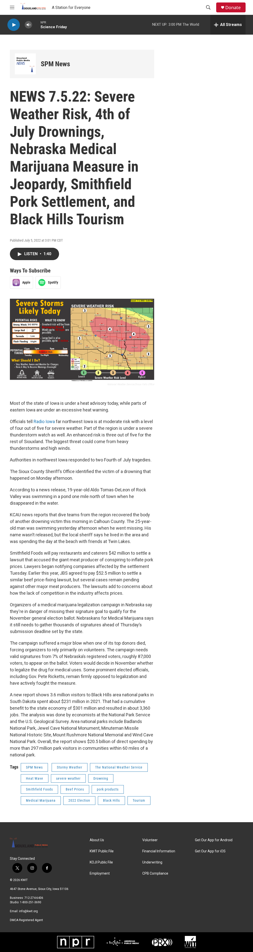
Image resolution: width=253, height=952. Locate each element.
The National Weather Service (119, 767)
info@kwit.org (28, 911)
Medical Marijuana (41, 800)
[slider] (36, 24)
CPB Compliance (155, 873)
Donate (233, 7)
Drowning (100, 778)
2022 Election (79, 800)
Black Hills (111, 800)
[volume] (28, 24)
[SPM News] (25, 63)
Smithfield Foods (39, 789)
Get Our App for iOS (210, 851)
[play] (14, 25)
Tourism (139, 800)
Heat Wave (34, 778)
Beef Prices (75, 789)
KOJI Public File (101, 862)
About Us (97, 840)
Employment (100, 873)
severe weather (68, 778)
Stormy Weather (69, 767)
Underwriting (152, 862)
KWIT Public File (102, 851)
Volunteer (150, 840)
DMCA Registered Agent (26, 920)
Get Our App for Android (213, 840)
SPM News (55, 64)
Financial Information (158, 851)
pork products (108, 789)
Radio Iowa (44, 421)
